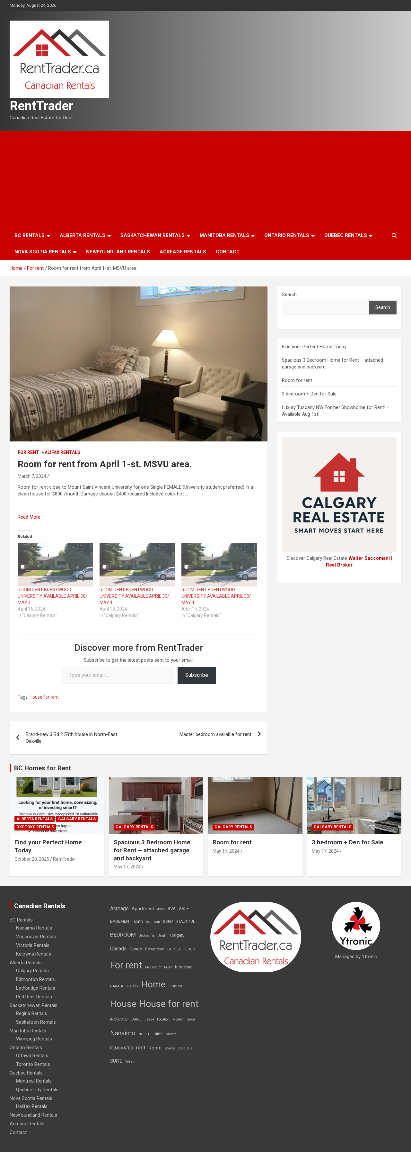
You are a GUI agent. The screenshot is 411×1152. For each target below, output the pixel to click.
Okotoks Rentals (35, 827)
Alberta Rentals (82, 235)
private (171, 1034)
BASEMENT (120, 921)
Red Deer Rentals (34, 997)
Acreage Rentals (183, 252)
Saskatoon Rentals (36, 1022)
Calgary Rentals (77, 819)
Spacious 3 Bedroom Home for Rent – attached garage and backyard (152, 850)
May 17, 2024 (127, 866)
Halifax (132, 986)
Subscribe (196, 675)
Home (153, 984)
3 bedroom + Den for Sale (309, 394)
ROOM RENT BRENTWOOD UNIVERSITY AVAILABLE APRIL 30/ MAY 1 (52, 596)
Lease (149, 1019)
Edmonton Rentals (35, 979)
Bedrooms (147, 935)
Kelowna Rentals (33, 954)
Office (158, 1034)
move (191, 1019)
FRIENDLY (153, 967)
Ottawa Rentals (32, 1055)
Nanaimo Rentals (34, 928)
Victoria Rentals (32, 945)
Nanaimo (123, 1033)
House (123, 1004)
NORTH (144, 1034)
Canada (118, 949)
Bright (162, 935)
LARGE (136, 1019)
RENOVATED (121, 1048)
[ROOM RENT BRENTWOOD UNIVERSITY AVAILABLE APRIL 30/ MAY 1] (55, 564)
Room (155, 1048)
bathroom (153, 922)
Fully (168, 967)
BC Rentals (29, 235)
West (129, 1061)
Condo (135, 948)
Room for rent (297, 380)
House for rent (44, 697)
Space (169, 1048)
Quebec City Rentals (37, 1090)
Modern (178, 1019)
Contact (228, 252)
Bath (138, 921)
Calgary (177, 935)
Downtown (154, 949)
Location (163, 1019)
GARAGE (117, 986)
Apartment (143, 909)
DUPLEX (174, 949)
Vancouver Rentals (36, 936)
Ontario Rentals (286, 235)
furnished (184, 966)
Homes (175, 986)
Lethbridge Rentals (35, 988)
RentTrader (42, 105)
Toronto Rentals (33, 1064)
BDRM (168, 921)
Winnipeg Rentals (34, 1039)
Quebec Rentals (345, 235)
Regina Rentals (31, 1013)
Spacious (185, 1048)
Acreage (119, 908)
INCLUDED (119, 1019)
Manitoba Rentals (224, 235)
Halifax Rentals (60, 452)
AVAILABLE (178, 908)
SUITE (116, 1061)
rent (140, 1047)
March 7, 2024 (32, 476)
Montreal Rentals (34, 1081)
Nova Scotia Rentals (42, 252)
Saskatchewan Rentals (152, 235)
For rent (28, 452)
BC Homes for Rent (42, 768)
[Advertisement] (205, 179)
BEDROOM (123, 934)
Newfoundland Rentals (118, 252)
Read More (29, 517)
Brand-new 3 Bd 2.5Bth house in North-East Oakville (71, 737)
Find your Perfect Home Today (314, 346)
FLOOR (189, 949)
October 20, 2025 (31, 859)
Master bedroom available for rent (215, 734)
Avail (161, 909)
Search (289, 294)
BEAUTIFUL (185, 922)
